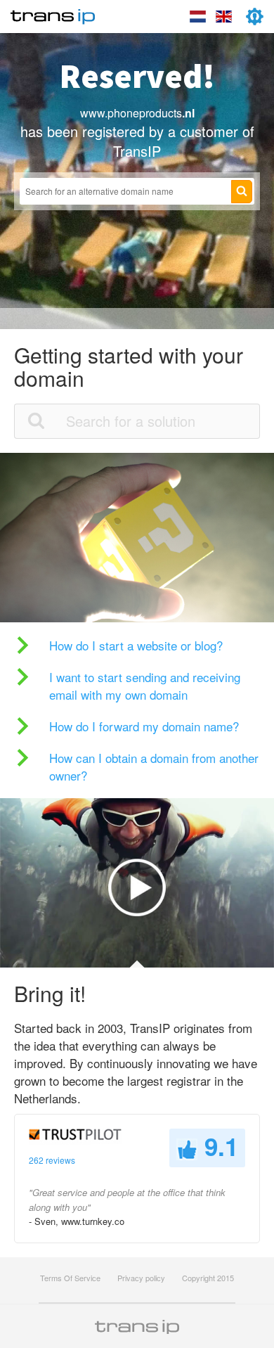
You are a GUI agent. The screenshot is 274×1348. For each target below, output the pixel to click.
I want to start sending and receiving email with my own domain (144, 685)
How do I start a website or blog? (136, 645)
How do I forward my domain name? (144, 726)
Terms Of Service (70, 1277)
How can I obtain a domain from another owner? (154, 766)
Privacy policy (141, 1277)
